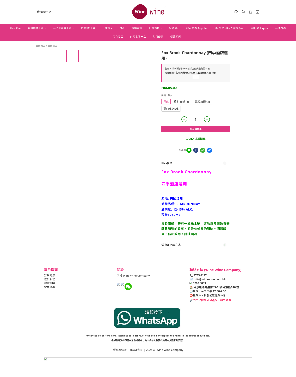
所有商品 (15, 28)
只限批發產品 (138, 36)
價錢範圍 (175, 36)
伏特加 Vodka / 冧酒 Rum (228, 28)
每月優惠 (158, 36)
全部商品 (40, 45)
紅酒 (107, 28)
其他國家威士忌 (62, 28)
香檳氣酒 (137, 28)
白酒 (122, 28)
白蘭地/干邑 (88, 28)
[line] (189, 150)
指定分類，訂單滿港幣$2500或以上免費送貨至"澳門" (191, 72)
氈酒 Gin (174, 28)
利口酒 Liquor (259, 28)
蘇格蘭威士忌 (36, 28)
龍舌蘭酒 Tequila (196, 28)
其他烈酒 (280, 28)
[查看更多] (195, 78)
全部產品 (52, 45)
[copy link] (209, 150)
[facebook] (195, 150)
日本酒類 (154, 28)
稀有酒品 (118, 36)
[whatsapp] (202, 150)
